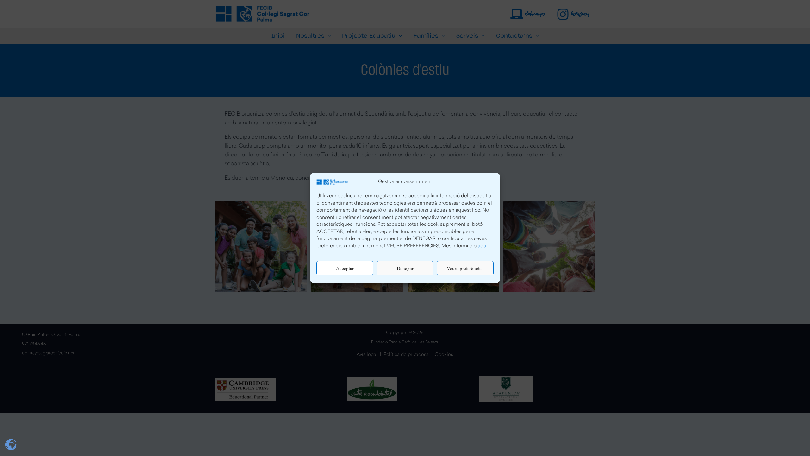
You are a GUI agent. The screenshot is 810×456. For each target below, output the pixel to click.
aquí (483, 246)
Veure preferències (465, 268)
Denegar (405, 268)
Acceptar (345, 268)
